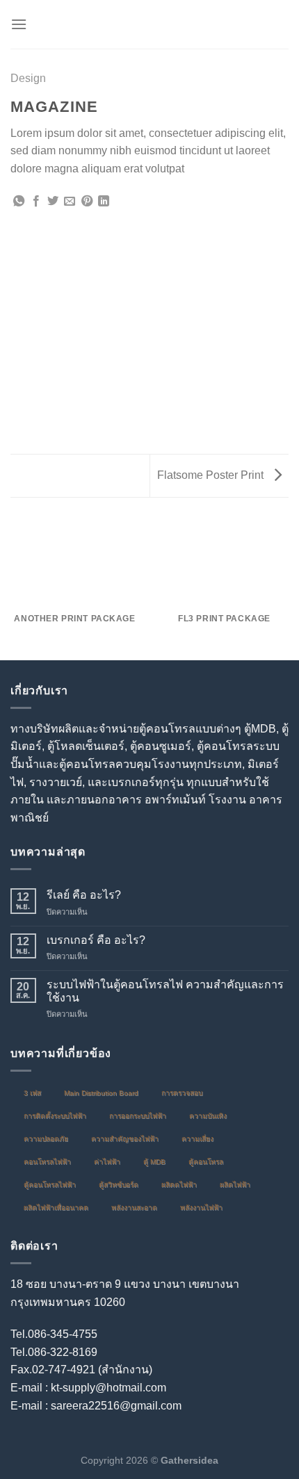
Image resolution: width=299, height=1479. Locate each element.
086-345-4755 (62, 1334)
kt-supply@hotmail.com (108, 1388)
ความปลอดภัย (46, 1139)
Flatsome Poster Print (211, 475)
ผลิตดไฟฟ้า (179, 1184)
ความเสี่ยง (197, 1139)
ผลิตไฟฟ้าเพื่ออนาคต (56, 1207)
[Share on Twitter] (52, 201)
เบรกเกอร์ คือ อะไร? (96, 940)
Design (28, 78)
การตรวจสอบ (181, 1093)
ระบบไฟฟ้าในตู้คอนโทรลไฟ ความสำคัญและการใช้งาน (165, 991)
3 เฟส (32, 1093)
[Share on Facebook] (36, 201)
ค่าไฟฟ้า (107, 1162)
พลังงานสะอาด (134, 1207)
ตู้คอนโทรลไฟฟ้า (50, 1184)
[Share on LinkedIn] (103, 201)
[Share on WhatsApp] (18, 201)
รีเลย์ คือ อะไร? (84, 895)
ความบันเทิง (208, 1116)
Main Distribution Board (101, 1093)
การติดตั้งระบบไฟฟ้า (55, 1116)
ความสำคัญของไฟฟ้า (125, 1139)
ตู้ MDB (154, 1162)
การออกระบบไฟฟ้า (137, 1116)
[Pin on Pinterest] (86, 201)
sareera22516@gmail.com (116, 1406)
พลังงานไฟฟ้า (201, 1207)
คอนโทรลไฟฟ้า (47, 1162)
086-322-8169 (62, 1352)
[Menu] (18, 24)
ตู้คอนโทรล (205, 1162)
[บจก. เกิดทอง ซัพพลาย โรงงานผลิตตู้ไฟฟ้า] (149, 24)
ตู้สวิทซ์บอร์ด (118, 1184)
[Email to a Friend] (69, 201)
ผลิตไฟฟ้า (235, 1184)
